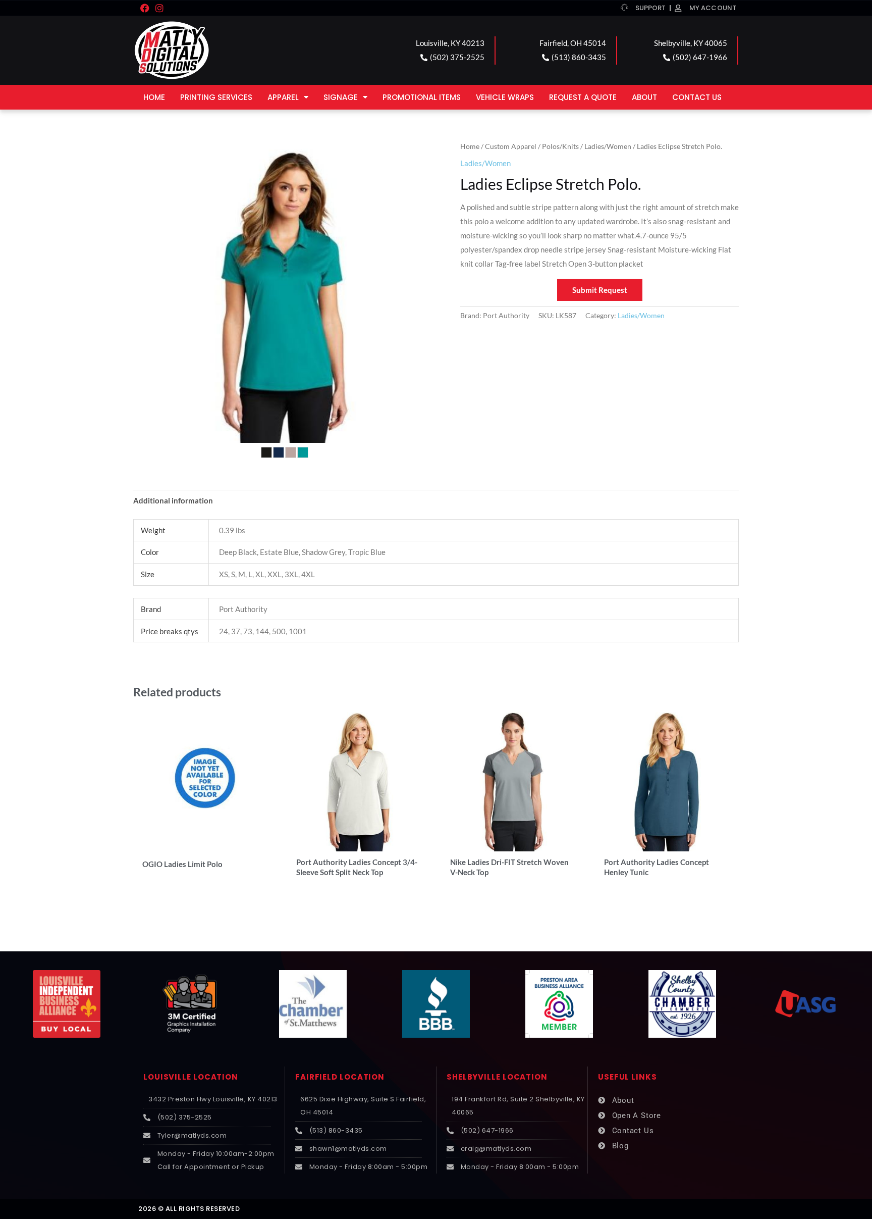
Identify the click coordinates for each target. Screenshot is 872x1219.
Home (154, 97)
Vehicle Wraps (505, 97)
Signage (340, 97)
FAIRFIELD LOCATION (340, 1077)
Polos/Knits (560, 146)
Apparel (283, 97)
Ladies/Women (607, 146)
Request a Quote (583, 97)
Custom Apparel (510, 146)
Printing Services (216, 97)
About (644, 97)
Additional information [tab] (173, 500)
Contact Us (697, 97)
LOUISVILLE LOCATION (190, 1077)
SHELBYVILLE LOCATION (497, 1077)
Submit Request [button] (599, 289)
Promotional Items (422, 97)
